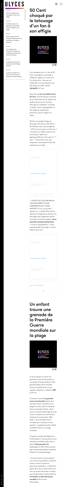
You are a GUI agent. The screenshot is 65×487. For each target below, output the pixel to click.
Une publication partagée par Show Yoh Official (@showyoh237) (43, 278)
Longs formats (1, 26)
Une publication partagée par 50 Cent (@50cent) (43, 194)
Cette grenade (40, 444)
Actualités (1, 6)
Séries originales (1, 15)
